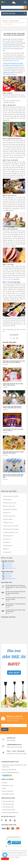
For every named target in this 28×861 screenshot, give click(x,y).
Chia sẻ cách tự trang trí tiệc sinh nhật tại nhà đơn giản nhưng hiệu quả (13, 476)
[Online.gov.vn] (14, 842)
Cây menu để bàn (7, 519)
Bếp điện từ (6, 549)
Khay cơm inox (7, 539)
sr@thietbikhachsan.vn (10, 568)
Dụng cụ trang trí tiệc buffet (10, 526)
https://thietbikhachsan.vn (15, 839)
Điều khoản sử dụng (7, 785)
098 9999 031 (8, 573)
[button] (25, 7)
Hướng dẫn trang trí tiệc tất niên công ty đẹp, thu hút (13, 384)
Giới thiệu (4, 782)
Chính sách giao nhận (8, 804)
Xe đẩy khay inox (7, 545)
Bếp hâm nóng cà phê (9, 506)
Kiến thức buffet (14, 21)
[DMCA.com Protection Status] (7, 775)
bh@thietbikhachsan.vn (10, 578)
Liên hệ (4, 788)
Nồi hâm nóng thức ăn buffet (10, 496)
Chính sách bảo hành (7, 807)
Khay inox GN (6, 512)
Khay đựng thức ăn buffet (10, 509)
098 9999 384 (8, 562)
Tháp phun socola (8, 522)
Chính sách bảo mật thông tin (10, 812)
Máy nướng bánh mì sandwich (11, 529)
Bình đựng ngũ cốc (8, 535)
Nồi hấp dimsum (7, 499)
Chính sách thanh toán (8, 801)
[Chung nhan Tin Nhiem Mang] (14, 846)
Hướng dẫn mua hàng (8, 794)
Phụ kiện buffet (7, 552)
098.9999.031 (5, 859)
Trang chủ (5, 21)
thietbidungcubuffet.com (10, 72)
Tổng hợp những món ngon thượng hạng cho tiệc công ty (13, 452)
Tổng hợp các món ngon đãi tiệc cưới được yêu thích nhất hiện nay (14, 361)
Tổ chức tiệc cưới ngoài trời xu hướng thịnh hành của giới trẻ (12, 407)
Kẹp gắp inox (6, 542)
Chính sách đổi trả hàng (8, 809)
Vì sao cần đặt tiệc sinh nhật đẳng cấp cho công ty (13, 429)
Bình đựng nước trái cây (9, 503)
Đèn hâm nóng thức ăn (9, 516)
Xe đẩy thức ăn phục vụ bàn (10, 532)
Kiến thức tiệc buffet (7, 791)
